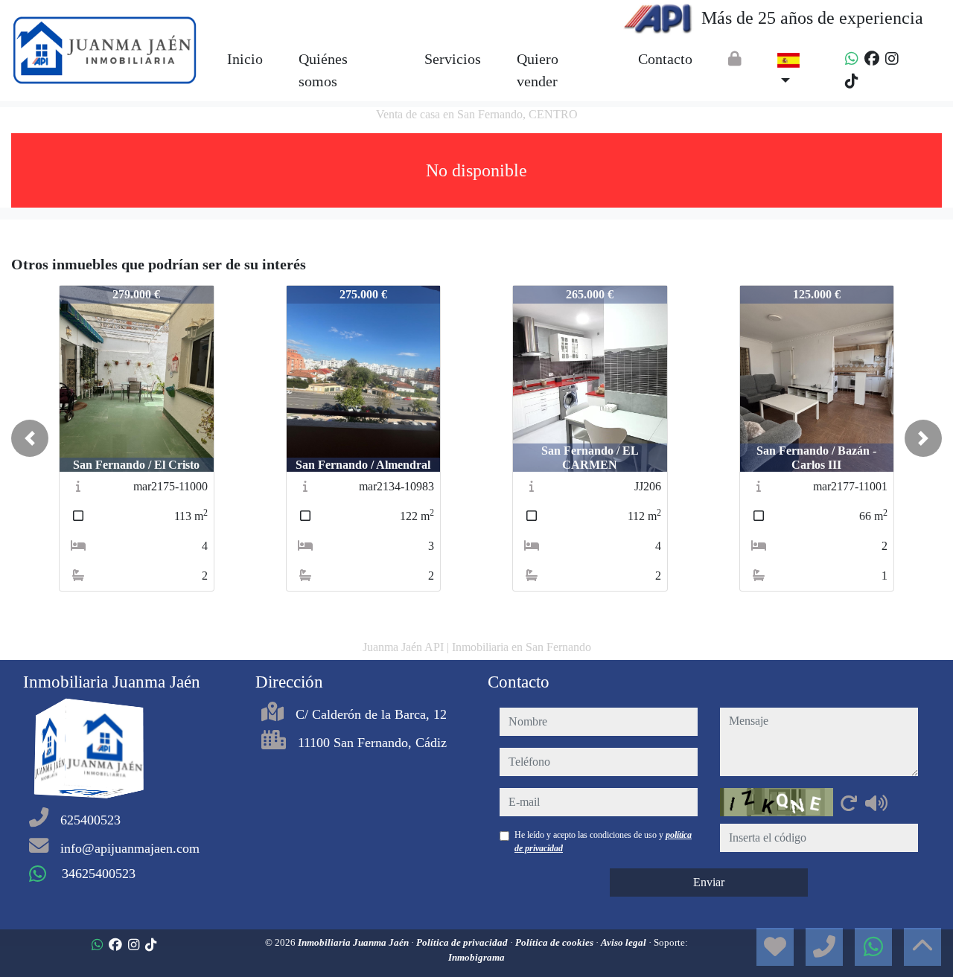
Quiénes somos (323, 70)
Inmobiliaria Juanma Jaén (354, 942)
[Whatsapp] (851, 59)
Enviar (708, 882)
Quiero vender (537, 70)
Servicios (452, 59)
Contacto (665, 59)
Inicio (245, 59)
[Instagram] (892, 59)
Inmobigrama (476, 957)
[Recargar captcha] (848, 803)
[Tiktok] (851, 81)
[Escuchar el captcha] (876, 803)
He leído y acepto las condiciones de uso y (603, 841)
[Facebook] (871, 59)
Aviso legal (624, 942)
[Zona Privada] (735, 59)
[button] (29, 438)
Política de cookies (555, 942)
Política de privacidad (463, 942)
